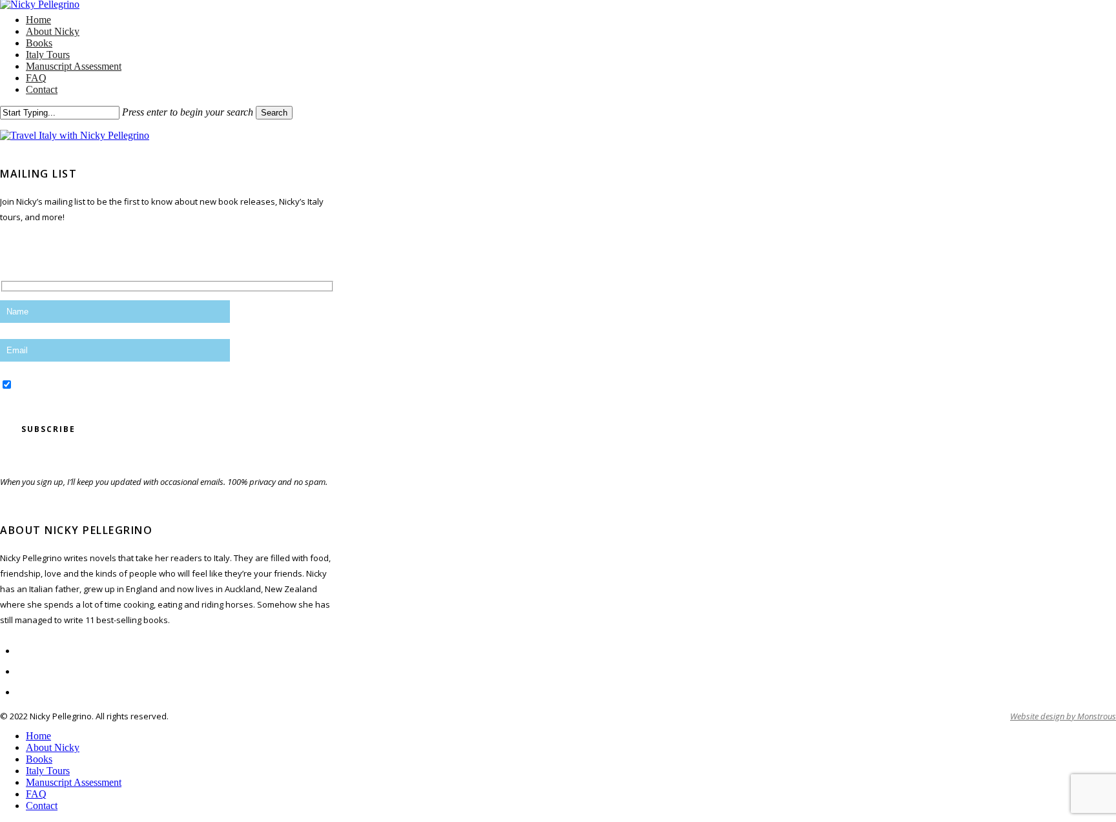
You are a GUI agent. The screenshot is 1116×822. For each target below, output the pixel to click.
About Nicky (52, 747)
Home (38, 735)
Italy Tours (48, 770)
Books (39, 759)
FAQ (36, 793)
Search (274, 113)
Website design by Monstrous (1063, 716)
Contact (41, 805)
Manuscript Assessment (73, 782)
